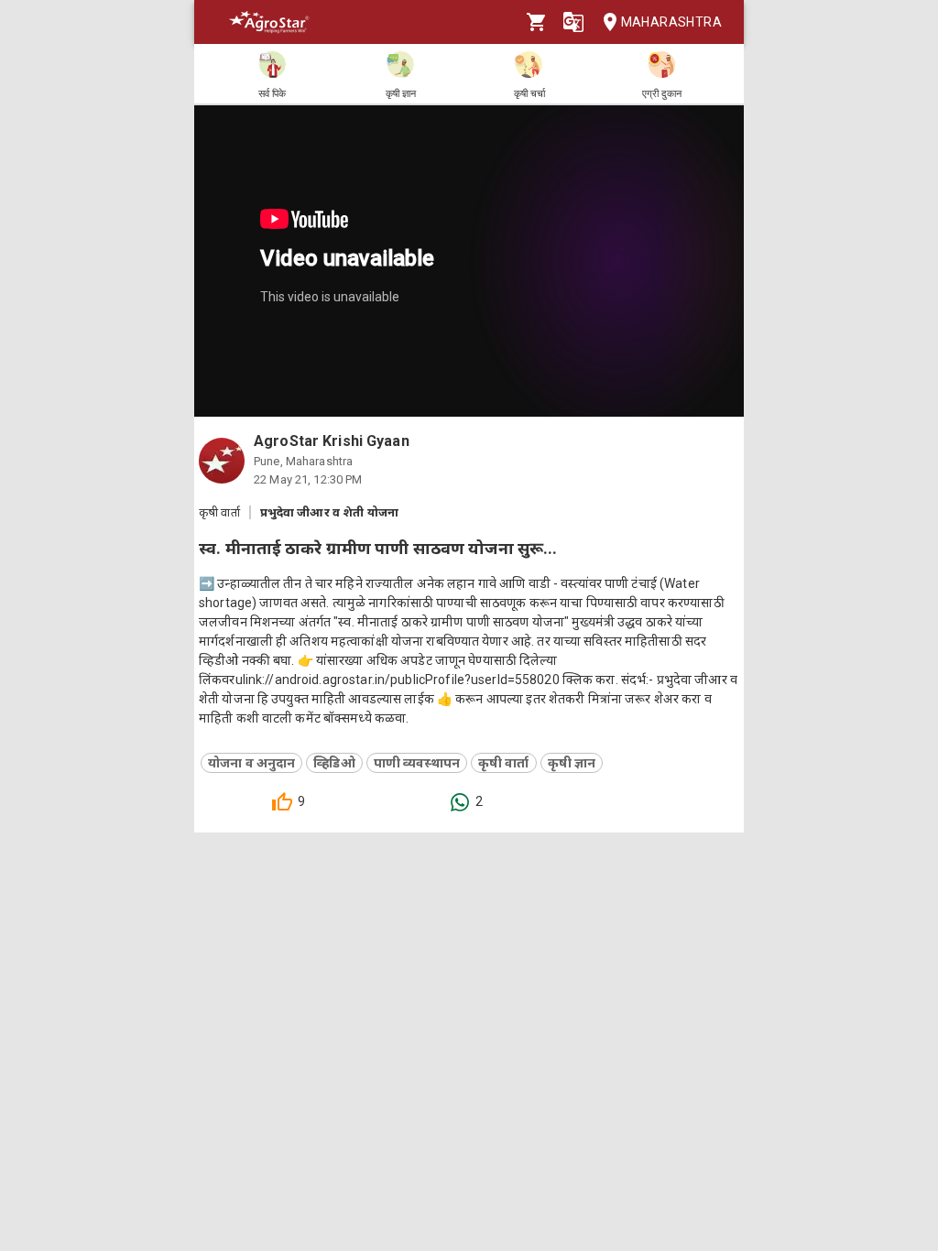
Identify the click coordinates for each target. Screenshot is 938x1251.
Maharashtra (671, 22)
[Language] (573, 22)
